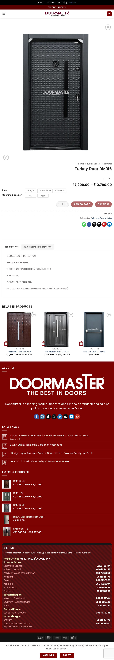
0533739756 (103, 612)
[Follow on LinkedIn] (71, 416)
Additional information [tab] (37, 247)
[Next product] (104, 178)
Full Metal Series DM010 (56, 352)
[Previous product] (109, 178)
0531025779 (103, 576)
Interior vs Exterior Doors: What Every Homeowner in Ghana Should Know (49, 435)
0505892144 (103, 598)
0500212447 (43, 558)
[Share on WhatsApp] (84, 224)
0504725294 (103, 583)
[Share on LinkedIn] (109, 224)
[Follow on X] (54, 416)
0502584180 (103, 569)
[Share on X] (94, 224)
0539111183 (104, 605)
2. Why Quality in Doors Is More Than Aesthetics (36, 445)
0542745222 (27, 558)
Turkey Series (93, 163)
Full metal (107, 163)
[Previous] (2, 336)
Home (81, 163)
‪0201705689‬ (103, 587)
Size (4, 190)
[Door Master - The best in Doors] (57, 14)
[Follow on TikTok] (48, 416)
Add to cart (82, 204)
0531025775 (103, 620)
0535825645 (103, 602)
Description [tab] (11, 247)
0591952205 (103, 591)
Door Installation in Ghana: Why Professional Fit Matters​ (40, 461)
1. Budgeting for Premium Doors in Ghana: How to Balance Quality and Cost (51, 453)
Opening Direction (12, 195)
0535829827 (103, 623)
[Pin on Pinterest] (104, 224)
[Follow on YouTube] (77, 416)
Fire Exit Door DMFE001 (94, 352)
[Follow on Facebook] (36, 416)
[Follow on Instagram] (42, 416)
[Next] (111, 336)
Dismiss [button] (72, 2)
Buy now (103, 204)
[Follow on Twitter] (60, 416)
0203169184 (103, 565)
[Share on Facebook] (89, 224)
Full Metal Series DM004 (19, 352)
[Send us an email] (65, 416)
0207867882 (103, 573)
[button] (4, 13)
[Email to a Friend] (99, 224)
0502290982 (103, 580)
